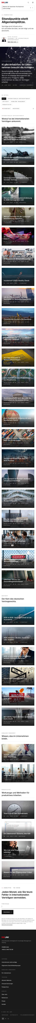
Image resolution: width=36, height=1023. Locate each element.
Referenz (16, 108)
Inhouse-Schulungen (7, 983)
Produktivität (7, 104)
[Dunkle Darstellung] (8, 1019)
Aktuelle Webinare (6, 980)
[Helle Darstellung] (5, 1019)
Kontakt (4, 1004)
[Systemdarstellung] (3, 1019)
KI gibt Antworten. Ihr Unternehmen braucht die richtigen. (18, 66)
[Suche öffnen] (28, 2)
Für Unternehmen (6, 973)
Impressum (5, 1015)
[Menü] (32, 2)
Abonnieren (6, 912)
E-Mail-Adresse (5, 904)
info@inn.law (5, 947)
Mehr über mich (12, 42)
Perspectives (5, 987)
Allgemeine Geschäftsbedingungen (11, 965)
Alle (4, 98)
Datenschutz (14, 1015)
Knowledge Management (18, 101)
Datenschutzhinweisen (7, 924)
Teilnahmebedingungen (27, 1015)
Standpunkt (7, 108)
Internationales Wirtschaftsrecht (19, 98)
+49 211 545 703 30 (7, 949)
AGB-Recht (6, 101)
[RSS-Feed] (33, 109)
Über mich (4, 994)
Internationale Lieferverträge (9, 962)
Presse (3, 1001)
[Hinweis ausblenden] (32, 8)
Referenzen (5, 997)
